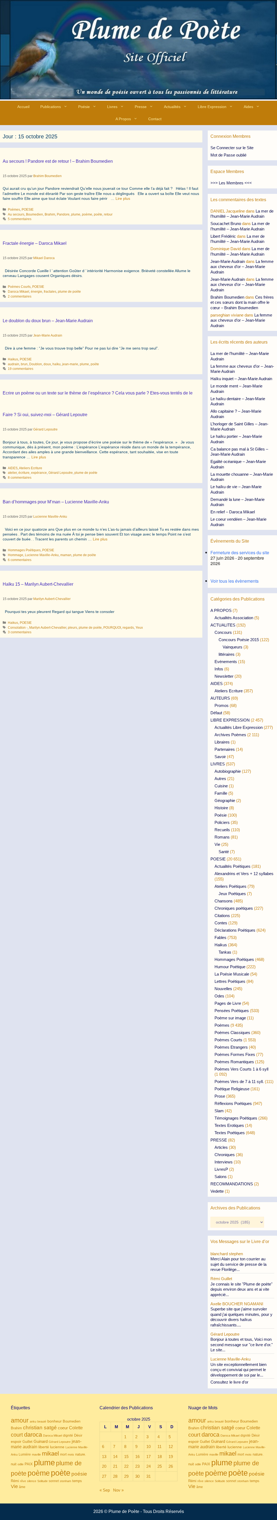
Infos (219, 669)
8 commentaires (19, 478)
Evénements (226, 661)
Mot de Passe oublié (228, 155)
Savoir (220, 756)
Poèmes (14, 209)
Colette (76, 1428)
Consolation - (18, 627)
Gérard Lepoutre (60, 473)
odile (21, 1464)
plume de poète (69, 291)
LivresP (221, 1169)
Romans (222, 837)
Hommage (15, 555)
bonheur (54, 1421)
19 (171, 1456)
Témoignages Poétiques (236, 1118)
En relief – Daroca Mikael (232, 512)
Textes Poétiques (230, 1132)
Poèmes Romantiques (234, 1061)
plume (75, 214)
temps (77, 1481)
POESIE (28, 209)
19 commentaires (20, 369)
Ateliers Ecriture (30, 468)
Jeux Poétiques (232, 893)
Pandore (63, 214)
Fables (220, 937)
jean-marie (70, 364)
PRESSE (218, 1140)
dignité (68, 1435)
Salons (221, 1176)
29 (126, 1476)
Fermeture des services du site (239, 552)
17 (148, 1456)
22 (126, 1466)
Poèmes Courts (19, 287)
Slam (219, 1110)
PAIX (29, 1464)
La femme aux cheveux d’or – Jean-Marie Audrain (241, 266)
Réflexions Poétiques (233, 1103)
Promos (222, 705)
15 (126, 1456)
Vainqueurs (232, 647)
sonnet (54, 1481)
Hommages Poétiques (24, 550)
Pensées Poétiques (232, 1010)
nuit (14, 1464)
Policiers (222, 822)
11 (159, 1446)
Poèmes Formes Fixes (235, 1054)
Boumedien (34, 214)
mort (63, 1454)
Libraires (222, 742)
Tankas (225, 952)
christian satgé (40, 1427)
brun (24, 364)
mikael (50, 1453)
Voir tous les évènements (234, 581)
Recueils (222, 829)
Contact (154, 119)
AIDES (13, 468)
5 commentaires (19, 219)
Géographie (225, 800)
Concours (223, 632)
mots (71, 1454)
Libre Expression (212, 107)
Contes (221, 923)
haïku (56, 364)
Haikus (13, 359)
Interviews (224, 1162)
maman (65, 555)
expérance (39, 473)
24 (148, 1466)
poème (87, 214)
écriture (23, 473)
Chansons (224, 901)
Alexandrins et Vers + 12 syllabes (244, 873)
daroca (33, 1434)
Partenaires (225, 749)
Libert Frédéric (223, 236)
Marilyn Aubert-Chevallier (47, 627)
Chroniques (225, 1154)
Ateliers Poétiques (230, 886)
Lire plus (123, 198)
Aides (248, 107)
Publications (50, 107)
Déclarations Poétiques (235, 930)
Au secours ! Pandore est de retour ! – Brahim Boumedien (58, 161)
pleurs (72, 627)
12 (171, 1446)
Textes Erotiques (229, 1125)
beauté (41, 1421)
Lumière (25, 1454)
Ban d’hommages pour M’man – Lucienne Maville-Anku (56, 502)
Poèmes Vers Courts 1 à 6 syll (241, 1069)
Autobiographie (228, 771)
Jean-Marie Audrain (227, 261)
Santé (224, 851)
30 (137, 1476)
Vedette (217, 1191)
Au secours (16, 214)
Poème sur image (230, 1018)
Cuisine (221, 786)
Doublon (35, 364)
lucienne (57, 1447)
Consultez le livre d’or (229, 1382)
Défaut (216, 712)
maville (36, 1454)
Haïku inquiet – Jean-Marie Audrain (241, 378)
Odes (219, 996)
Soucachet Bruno (225, 223)
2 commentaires (19, 296)
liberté (43, 1447)
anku (33, 1421)
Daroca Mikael (18, 291)
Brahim (50, 214)
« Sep (105, 1490)
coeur (63, 1428)
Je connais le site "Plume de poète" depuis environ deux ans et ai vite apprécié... (241, 1289)
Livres (112, 107)
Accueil (23, 107)
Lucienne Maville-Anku (42, 555)
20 (104, 1466)
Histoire (221, 807)
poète (98, 214)
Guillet (27, 1442)
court (17, 1435)
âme (22, 1487)
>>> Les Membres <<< (231, 183)
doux (47, 364)
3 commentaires (19, 632)
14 (115, 1456)
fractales (50, 291)
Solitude (42, 1481)
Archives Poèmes (230, 734)
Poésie (84, 107)
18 (159, 1456)
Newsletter (224, 676)
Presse (141, 107)
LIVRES (217, 764)
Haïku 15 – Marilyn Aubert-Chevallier (38, 584)
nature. (80, 1454)
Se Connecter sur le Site (231, 147)
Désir (78, 1435)
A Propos (123, 119)
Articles (221, 1147)
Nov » (118, 1490)
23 (137, 1466)
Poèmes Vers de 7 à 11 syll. (239, 1081)
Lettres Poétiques (230, 981)
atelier (12, 473)
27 (104, 1476)
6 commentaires (19, 560)
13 (104, 1456)
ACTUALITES (222, 625)
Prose (220, 1096)
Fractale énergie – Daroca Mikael (35, 243)
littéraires (227, 654)
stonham (65, 1481)
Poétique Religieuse (232, 1089)
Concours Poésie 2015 (239, 639)
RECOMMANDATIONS (231, 1184)
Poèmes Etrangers (231, 1047)
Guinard (41, 1441)
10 (148, 1446)
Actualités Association (234, 617)
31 (148, 1476)
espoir (16, 1441)
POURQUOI (112, 627)
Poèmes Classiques (232, 1032)
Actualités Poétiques (232, 866)
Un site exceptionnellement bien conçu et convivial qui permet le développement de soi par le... (238, 1369)
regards (128, 627)
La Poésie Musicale (232, 974)
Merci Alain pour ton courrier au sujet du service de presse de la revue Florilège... (238, 1264)
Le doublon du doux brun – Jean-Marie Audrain (48, 320)
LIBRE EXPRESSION (230, 720)
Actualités (172, 107)
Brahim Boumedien (227, 297)
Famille (221, 793)
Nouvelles (223, 988)
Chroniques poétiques (234, 908)
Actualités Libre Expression (239, 727)
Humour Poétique (230, 966)
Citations (222, 915)
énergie (36, 291)
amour (20, 1420)
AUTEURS (220, 698)
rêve (23, 1481)
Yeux (139, 627)
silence (31, 1481)
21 (115, 1466)
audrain (13, 364)
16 (137, 1456)
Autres (220, 778)
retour (108, 214)
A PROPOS (221, 610)
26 (171, 1466)
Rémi (15, 1481)
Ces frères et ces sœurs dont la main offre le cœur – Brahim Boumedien (242, 302)
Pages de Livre (228, 1003)
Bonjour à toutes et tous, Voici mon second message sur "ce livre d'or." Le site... (241, 1344)
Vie (217, 844)
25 (159, 1466)
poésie (79, 1474)
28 (115, 1476)
